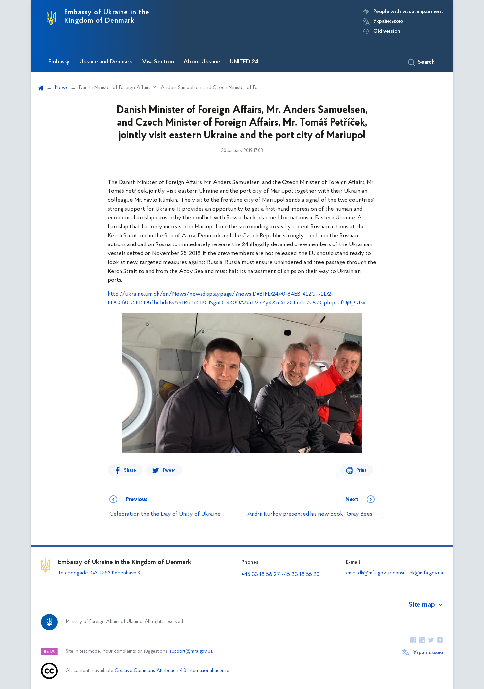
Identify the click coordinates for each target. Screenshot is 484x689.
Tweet (169, 470)
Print (361, 470)
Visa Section (158, 62)
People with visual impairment (408, 11)
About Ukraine (201, 62)
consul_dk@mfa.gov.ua (418, 573)
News (61, 87)
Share (130, 470)
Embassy (59, 62)
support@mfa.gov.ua (191, 651)
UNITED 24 (244, 62)
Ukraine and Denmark (105, 62)
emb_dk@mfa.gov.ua (368, 573)
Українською (388, 21)
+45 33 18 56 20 (300, 575)
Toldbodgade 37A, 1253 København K (99, 573)
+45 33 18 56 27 (260, 575)
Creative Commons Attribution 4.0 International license (172, 670)
